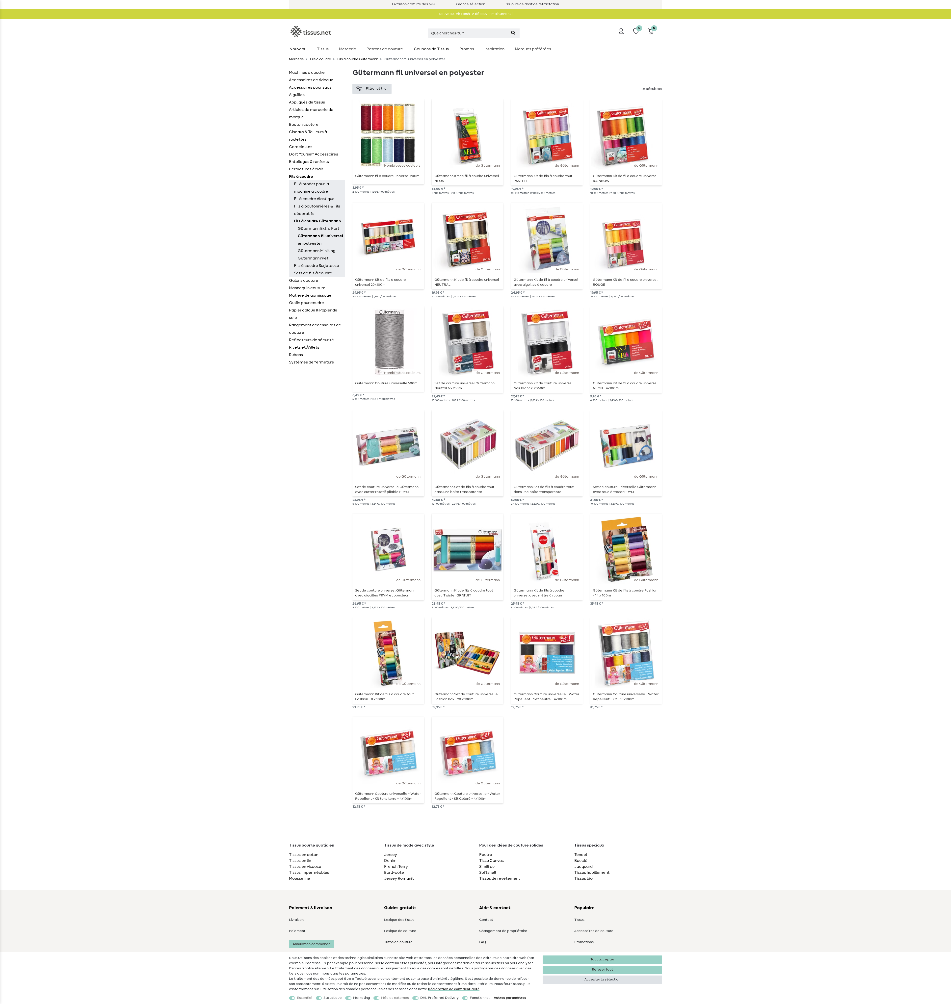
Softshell (487, 873)
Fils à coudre (320, 59)
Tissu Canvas (491, 861)
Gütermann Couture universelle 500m (386, 383)
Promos (466, 49)
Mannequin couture (307, 288)
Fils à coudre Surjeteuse (316, 266)
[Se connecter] (621, 31)
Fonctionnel (480, 998)
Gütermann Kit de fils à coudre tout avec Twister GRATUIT (463, 593)
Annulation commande (312, 944)
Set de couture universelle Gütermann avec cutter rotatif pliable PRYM (387, 489)
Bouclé (580, 861)
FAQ (482, 942)
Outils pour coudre (306, 303)
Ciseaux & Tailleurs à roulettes (308, 135)
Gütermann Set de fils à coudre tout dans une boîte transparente (464, 489)
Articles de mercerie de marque (311, 113)
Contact (486, 920)
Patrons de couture (385, 49)
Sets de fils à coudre (313, 273)
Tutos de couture (398, 942)
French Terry (396, 867)
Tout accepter (602, 959)
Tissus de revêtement (499, 878)
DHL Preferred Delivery (439, 998)
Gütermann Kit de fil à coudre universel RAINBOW (625, 178)
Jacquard (583, 867)
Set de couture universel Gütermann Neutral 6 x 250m (464, 386)
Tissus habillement (591, 873)
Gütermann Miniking (316, 251)
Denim (390, 861)
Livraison (296, 920)
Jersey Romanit (399, 878)
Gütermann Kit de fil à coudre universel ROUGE (625, 282)
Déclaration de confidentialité (453, 989)
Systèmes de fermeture (311, 362)
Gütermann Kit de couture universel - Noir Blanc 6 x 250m (544, 386)
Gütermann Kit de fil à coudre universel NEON (466, 178)
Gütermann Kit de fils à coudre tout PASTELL (543, 178)
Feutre (485, 855)
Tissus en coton (303, 855)
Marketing (361, 998)
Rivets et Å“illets (304, 347)
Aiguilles (297, 95)
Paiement (297, 931)
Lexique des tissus (399, 920)
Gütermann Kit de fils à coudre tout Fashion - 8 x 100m (384, 697)
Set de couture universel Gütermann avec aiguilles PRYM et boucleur (385, 593)
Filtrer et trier (377, 88)
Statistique (332, 998)
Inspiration (494, 49)
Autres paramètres (510, 998)
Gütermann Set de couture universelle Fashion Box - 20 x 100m (466, 697)
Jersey (390, 855)
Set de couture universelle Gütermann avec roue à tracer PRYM (624, 489)
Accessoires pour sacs (310, 87)
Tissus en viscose (305, 867)
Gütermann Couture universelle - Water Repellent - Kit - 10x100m (626, 697)
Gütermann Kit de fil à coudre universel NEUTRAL (466, 282)
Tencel (580, 855)
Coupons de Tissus (431, 49)
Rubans (296, 355)
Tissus (323, 49)
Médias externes (395, 998)
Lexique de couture (400, 931)
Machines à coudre (307, 73)
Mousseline (299, 878)
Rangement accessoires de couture (315, 329)
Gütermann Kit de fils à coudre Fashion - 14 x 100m (625, 593)
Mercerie (347, 49)
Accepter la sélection (602, 979)
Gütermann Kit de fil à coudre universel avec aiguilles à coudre (546, 282)
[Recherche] (513, 33)
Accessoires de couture (593, 931)
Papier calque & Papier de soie (313, 314)
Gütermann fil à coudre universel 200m (387, 176)
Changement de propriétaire (503, 931)
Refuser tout (602, 969)
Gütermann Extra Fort (318, 229)
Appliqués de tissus (307, 102)
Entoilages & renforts (309, 162)
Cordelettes (300, 147)
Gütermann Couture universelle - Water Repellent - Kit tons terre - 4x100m (388, 796)
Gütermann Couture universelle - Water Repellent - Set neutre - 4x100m (546, 697)
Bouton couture (303, 125)
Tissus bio (583, 878)
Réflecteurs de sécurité (311, 340)
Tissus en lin (300, 861)
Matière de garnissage (310, 295)
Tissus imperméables (309, 873)
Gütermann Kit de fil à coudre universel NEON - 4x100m (625, 386)
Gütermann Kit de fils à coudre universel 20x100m (380, 282)
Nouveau (298, 49)
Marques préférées (533, 49)
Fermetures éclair (306, 169)
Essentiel (304, 998)
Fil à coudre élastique (314, 199)
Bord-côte (394, 873)
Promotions (584, 942)
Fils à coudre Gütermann (357, 59)
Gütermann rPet (313, 258)
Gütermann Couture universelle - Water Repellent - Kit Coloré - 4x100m (467, 796)
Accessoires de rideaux (311, 80)
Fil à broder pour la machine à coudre (311, 187)
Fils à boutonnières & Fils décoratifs (317, 210)
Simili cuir (488, 867)
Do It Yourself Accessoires (313, 154)
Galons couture (303, 281)
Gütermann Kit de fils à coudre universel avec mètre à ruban (539, 593)
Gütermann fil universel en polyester (320, 239)
